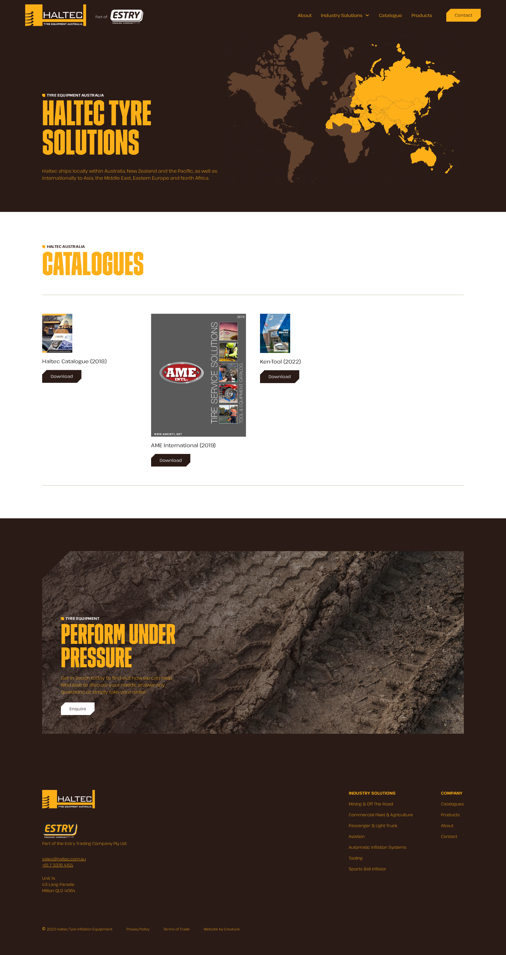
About (305, 15)
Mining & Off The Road (371, 804)
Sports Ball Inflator (367, 869)
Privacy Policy (137, 929)
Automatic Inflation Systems (377, 847)
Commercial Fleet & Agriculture (381, 814)
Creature (232, 929)
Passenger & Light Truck (373, 825)
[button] (345, 15)
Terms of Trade (176, 929)
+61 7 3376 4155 (57, 865)
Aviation (357, 836)
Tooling (356, 858)
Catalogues (452, 804)
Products (421, 15)
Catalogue (390, 15)
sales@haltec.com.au (64, 859)
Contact (449, 836)
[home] (55, 15)
